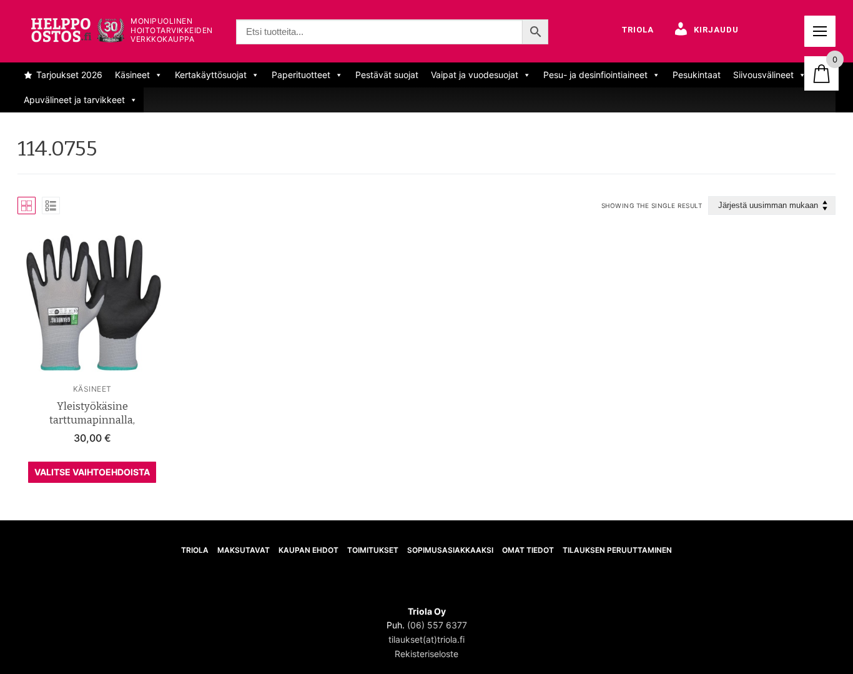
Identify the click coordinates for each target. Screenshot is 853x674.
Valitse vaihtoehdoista (92, 472)
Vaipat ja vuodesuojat (474, 74)
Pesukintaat (697, 74)
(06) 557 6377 (437, 625)
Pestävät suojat (386, 74)
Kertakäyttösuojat (211, 74)
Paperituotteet (301, 74)
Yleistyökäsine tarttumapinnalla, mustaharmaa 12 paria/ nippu (92, 420)
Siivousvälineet (763, 74)
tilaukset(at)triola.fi (426, 639)
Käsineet (132, 74)
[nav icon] (820, 31)
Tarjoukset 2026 (69, 74)
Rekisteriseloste (426, 653)
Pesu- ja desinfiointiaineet (595, 74)
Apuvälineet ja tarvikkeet (74, 99)
